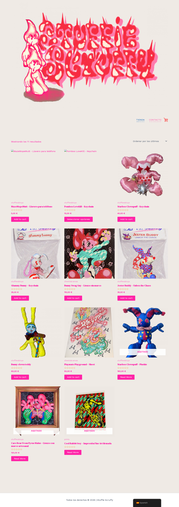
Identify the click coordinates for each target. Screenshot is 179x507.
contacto (155, 119)
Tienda (140, 119)
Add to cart (20, 219)
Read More (126, 377)
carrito (166, 120)
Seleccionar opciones (78, 219)
